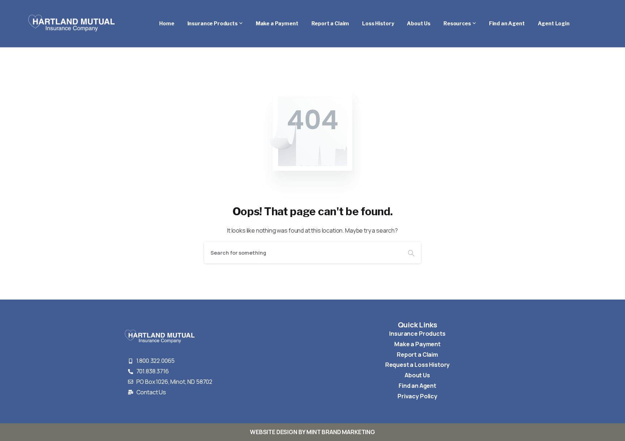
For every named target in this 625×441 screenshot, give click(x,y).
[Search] (411, 252)
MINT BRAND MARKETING (340, 432)
